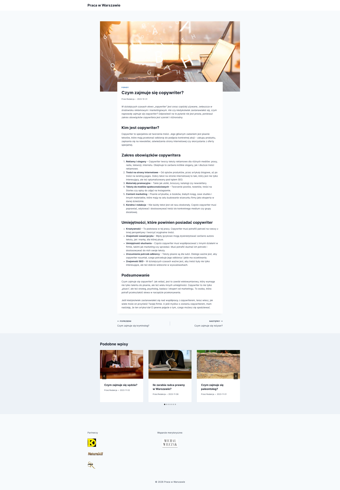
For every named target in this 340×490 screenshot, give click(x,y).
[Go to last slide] (104, 376)
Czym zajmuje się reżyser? (208, 323)
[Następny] (236, 376)
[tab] (164, 404)
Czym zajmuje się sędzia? (120, 385)
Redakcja (131, 99)
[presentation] (121, 364)
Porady (125, 87)
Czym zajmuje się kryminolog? (133, 323)
